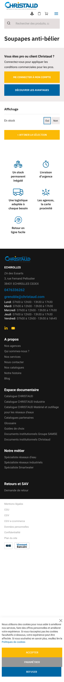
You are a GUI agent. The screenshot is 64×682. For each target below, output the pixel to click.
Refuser (31, 671)
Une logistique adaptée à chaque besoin (18, 204)
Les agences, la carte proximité (46, 204)
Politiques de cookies (13, 642)
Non (55, 120)
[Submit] (7, 23)
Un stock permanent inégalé (18, 176)
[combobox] (32, 24)
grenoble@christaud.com (24, 296)
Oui (47, 120)
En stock (9, 120)
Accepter (32, 652)
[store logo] (34, 5)
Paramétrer (32, 662)
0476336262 (14, 289)
